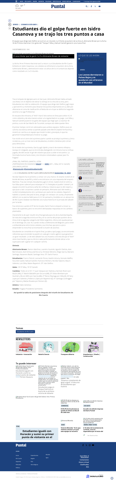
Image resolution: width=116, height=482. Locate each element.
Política (18, 467)
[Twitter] (9, 24)
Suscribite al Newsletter (84, 456)
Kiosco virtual (66, 1)
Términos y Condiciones (21, 473)
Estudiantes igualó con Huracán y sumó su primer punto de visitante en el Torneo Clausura (25, 374)
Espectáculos (57, 1)
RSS (87, 467)
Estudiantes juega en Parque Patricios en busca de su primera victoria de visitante (46, 390)
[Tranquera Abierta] (71, 347)
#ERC (47, 164)
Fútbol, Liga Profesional (44, 376)
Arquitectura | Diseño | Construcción (91, 355)
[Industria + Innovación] (26, 347)
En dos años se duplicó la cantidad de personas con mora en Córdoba (86, 184)
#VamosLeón (18, 169)
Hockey (63, 424)
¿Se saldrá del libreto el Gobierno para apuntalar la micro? (87, 204)
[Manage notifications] (112, 478)
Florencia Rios (94, 435)
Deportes (41, 1)
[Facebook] (9, 20)
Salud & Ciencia (43, 354)
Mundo (48, 454)
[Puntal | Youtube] (100, 7)
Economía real (64, 405)
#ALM (38, 164)
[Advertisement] (60, 84)
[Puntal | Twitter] (95, 7)
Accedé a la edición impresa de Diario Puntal (93, 410)
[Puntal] (21, 446)
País (32, 461)
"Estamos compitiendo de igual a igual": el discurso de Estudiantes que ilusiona (71, 383)
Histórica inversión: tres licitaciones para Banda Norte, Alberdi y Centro (86, 172)
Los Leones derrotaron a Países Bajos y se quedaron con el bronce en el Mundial (91, 78)
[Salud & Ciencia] (48, 347)
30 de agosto (87, 405)
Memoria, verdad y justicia (90, 424)
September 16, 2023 (63, 173)
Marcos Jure (88, 190)
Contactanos (84, 460)
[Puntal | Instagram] (90, 445)
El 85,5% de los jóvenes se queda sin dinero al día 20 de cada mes (70, 410)
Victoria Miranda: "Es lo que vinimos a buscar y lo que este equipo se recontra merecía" (71, 430)
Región (35, 1)
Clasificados (76, 1)
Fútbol (17, 376)
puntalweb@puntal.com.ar (65, 477)
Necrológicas (34, 464)
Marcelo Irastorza (89, 178)
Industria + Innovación (24, 354)
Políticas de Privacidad (32, 473)
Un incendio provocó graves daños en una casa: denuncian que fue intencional (87, 165)
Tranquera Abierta (67, 354)
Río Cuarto (28, 1)
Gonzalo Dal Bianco (90, 210)
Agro (47, 457)
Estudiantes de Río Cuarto (25, 332)
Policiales (48, 1)
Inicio (21, 1)
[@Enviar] (9, 28)
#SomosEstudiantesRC (33, 169)
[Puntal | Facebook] (91, 7)
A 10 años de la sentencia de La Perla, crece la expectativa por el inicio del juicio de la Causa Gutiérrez (93, 430)
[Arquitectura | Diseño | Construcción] (93, 347)
